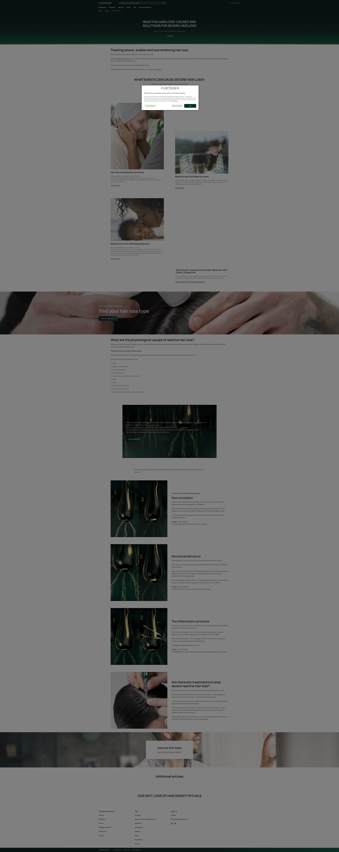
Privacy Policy (174, 101)
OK (190, 105)
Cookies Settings (149, 105)
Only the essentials (177, 105)
